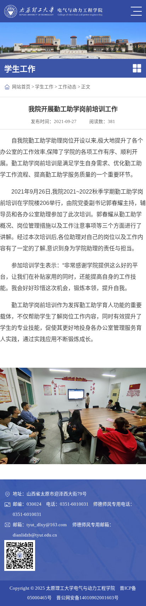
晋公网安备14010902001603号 (87, 597)
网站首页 (21, 86)
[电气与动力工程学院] (53, 11)
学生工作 (44, 86)
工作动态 (67, 86)
